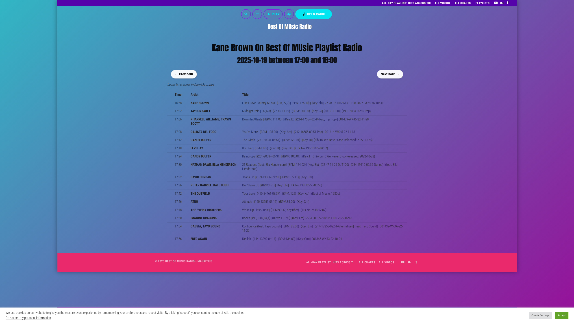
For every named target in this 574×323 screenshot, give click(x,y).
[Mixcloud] (502, 2)
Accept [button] (562, 315)
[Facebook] (508, 2)
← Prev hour (184, 74)
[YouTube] (496, 2)
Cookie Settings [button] (540, 315)
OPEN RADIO (313, 14)
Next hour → (390, 74)
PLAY (273, 14)
